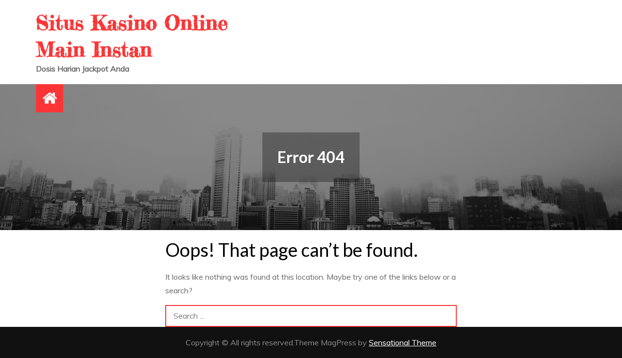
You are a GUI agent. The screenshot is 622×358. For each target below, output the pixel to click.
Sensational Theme (402, 342)
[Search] (446, 316)
